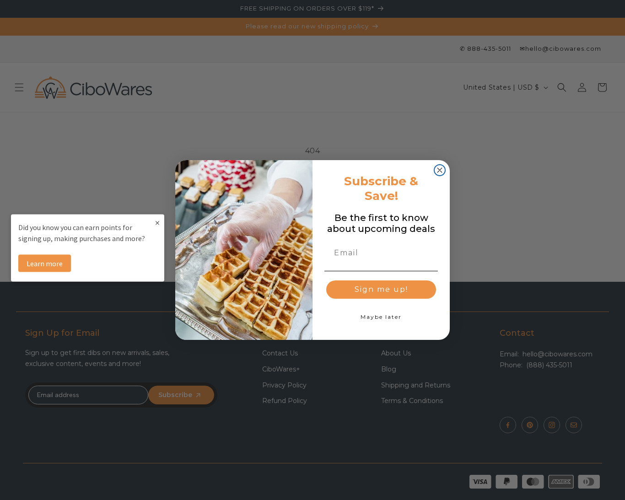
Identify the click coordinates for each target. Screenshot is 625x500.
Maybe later (381, 316)
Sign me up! (381, 289)
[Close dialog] (439, 170)
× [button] (157, 222)
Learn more (45, 263)
